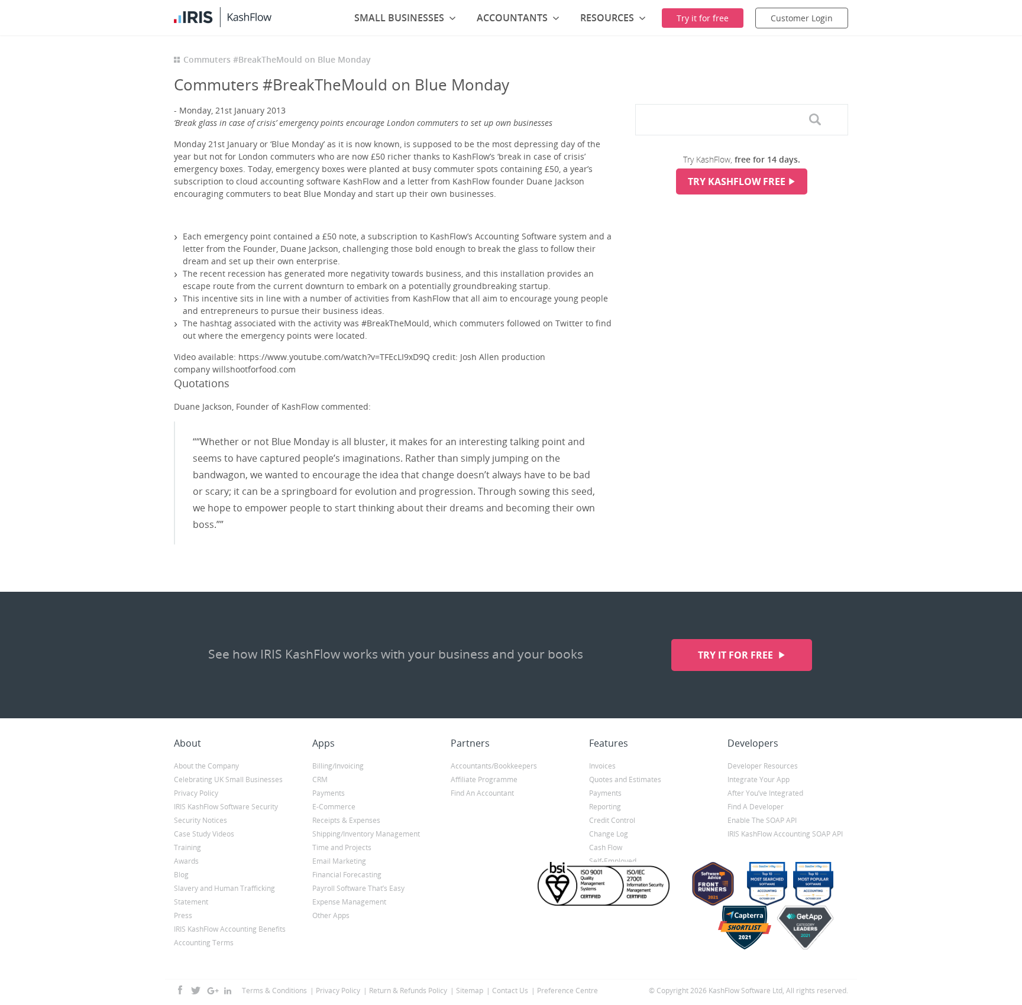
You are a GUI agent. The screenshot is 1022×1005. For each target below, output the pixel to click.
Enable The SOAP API (762, 820)
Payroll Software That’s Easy (358, 888)
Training (187, 847)
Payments (328, 793)
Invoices (602, 766)
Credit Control (612, 820)
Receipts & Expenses (346, 820)
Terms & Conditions (274, 990)
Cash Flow (605, 847)
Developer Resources (762, 766)
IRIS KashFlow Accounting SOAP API (785, 834)
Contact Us (510, 990)
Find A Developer (755, 807)
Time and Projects (341, 847)
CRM (320, 779)
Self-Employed (612, 861)
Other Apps (331, 915)
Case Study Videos (204, 834)
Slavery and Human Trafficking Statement (224, 895)
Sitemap (469, 990)
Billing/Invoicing (338, 766)
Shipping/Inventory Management (366, 834)
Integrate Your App (758, 779)
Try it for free (736, 655)
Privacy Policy (196, 793)
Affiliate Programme (484, 779)
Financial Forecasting (346, 875)
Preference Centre (567, 990)
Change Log (608, 834)
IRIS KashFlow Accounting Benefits (230, 929)
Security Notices (200, 820)
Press (183, 915)
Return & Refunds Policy (408, 990)
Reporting (605, 807)
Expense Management (349, 902)
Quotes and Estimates (625, 779)
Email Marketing (339, 861)
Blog (181, 875)
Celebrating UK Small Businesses (228, 779)
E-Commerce (333, 807)
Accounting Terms (204, 943)
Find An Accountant (482, 793)
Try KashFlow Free (736, 181)
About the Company (206, 766)
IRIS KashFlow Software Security (226, 807)
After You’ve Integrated (765, 793)
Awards (186, 861)
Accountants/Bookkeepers (494, 766)
